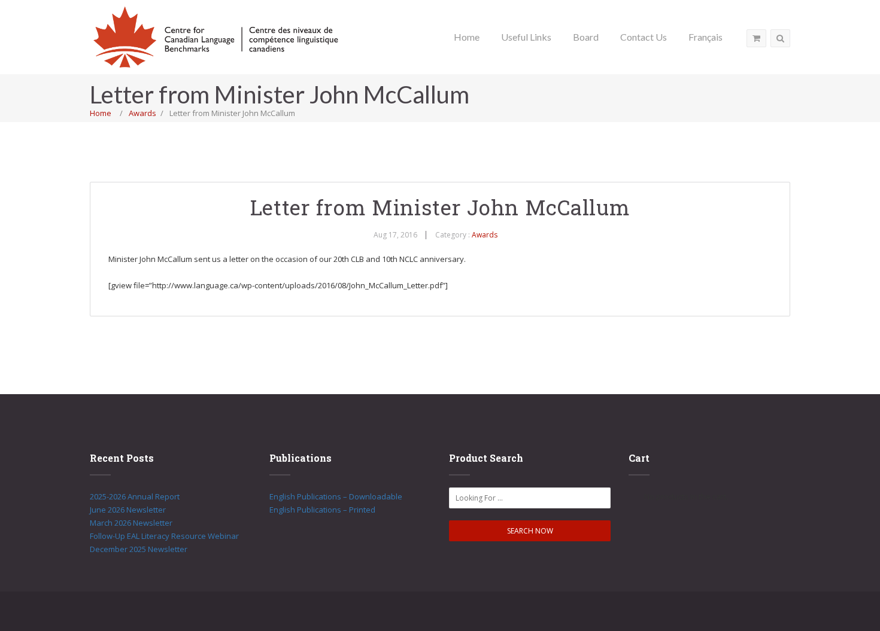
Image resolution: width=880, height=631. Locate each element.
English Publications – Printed (322, 509)
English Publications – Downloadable (335, 496)
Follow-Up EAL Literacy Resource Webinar (164, 536)
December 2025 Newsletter (138, 549)
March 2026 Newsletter (131, 522)
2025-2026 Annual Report (135, 496)
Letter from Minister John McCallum (440, 207)
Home (100, 113)
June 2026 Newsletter (128, 509)
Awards (142, 113)
